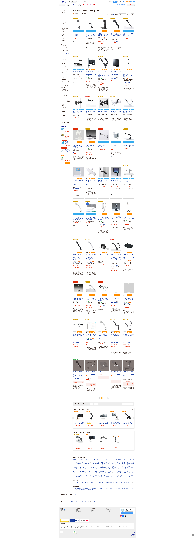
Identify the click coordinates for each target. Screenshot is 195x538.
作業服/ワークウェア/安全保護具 (80, 489)
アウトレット (88, 96)
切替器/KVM (109, 472)
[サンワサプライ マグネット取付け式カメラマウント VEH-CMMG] (103, 172)
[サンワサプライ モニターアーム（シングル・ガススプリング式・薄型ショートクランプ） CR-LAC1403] (78, 207)
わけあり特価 (75, 359)
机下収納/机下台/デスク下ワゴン (110, 460)
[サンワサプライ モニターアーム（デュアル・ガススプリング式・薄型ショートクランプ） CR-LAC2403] (91, 207)
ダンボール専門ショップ (76, 526)
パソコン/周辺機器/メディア (99, 482)
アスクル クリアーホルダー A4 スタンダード (67, 142)
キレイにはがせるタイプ (96, 463)
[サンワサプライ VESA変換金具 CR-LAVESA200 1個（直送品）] (91, 325)
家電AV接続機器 (102, 466)
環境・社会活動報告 (78, 511)
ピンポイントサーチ (78, 527)
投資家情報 (77, 510)
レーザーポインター (85, 470)
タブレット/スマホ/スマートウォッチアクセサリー (84, 475)
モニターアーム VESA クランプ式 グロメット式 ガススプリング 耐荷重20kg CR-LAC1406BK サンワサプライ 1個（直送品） (78, 257)
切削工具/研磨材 (100, 488)
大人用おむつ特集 (106, 526)
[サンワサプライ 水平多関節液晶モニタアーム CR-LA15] (128, 135)
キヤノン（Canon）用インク (85, 462)
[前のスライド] (63, 124)
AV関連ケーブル (120, 471)
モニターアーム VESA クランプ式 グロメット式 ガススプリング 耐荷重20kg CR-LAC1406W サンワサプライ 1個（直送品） (91, 257)
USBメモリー (130, 470)
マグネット (81, 459)
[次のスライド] (68, 124)
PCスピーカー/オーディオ (129, 464)
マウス (97, 464)
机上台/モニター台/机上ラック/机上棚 (97, 460)
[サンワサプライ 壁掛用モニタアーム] (103, 103)
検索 (115, 2)
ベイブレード (84, 501)
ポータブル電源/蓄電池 (78, 476)
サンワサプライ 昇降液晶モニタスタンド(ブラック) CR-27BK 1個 (116, 217)
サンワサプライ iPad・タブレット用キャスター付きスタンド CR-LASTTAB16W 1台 (128, 217)
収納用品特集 (111, 526)
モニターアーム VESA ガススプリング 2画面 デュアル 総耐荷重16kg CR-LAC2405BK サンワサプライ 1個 (103, 74)
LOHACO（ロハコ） (108, 509)
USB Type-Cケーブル (103, 471)
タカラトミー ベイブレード (67, 135)
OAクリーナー (79, 464)
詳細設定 (111, 1)
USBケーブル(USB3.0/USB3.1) (93, 471)
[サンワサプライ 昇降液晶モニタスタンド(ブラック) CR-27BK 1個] (116, 207)
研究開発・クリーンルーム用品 (115, 488)
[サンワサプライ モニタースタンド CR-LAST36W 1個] (116, 288)
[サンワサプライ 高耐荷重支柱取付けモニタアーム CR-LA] (78, 103)
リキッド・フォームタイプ (83, 467)
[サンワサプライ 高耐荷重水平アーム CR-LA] (91, 103)
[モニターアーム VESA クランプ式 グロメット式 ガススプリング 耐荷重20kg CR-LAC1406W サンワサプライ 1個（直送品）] (91, 246)
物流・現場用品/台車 (86, 488)
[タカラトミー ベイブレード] (62, 135)
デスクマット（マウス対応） (107, 459)
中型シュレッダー (123, 476)
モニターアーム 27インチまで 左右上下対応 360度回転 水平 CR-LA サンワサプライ (128, 182)
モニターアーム (126, 467)
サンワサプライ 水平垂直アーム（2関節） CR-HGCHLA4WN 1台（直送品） (116, 373)
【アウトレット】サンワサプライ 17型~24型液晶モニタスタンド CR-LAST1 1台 (78, 298)
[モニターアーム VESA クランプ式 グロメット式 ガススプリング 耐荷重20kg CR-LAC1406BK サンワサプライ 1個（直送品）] (78, 246)
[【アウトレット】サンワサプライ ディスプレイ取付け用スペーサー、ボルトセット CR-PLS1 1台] (103, 288)
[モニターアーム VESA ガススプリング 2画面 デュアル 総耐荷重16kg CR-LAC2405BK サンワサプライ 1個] (103, 63)
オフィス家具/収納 (119, 482)
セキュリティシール (97, 459)
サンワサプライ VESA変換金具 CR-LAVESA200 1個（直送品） (91, 335)
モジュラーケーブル (97, 472)
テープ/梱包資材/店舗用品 (77, 488)
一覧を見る (75, 494)
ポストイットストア (64, 527)
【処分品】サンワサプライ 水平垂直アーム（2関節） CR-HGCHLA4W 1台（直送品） (91, 373)
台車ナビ (87, 526)
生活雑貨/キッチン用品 (127, 482)
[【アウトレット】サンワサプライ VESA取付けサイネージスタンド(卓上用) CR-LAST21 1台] (78, 135)
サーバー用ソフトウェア (113, 475)
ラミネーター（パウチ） (114, 476)
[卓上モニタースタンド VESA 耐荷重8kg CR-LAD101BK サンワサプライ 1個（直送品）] (103, 24)
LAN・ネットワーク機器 (113, 464)
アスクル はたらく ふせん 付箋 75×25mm (67, 150)
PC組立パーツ (121, 464)
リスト (108, 14)
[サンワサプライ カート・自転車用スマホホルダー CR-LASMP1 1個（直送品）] (103, 246)
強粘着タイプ (113, 463)
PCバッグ (92, 464)
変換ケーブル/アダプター (118, 472)
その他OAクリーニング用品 (104, 467)
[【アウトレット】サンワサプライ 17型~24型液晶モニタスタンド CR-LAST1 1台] (78, 288)
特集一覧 (83, 527)
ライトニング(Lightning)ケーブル (86, 472)
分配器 (125, 472)
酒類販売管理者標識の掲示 (94, 516)
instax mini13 (78, 501)
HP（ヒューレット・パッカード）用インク (98, 462)
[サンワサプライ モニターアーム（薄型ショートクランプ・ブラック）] (78, 24)
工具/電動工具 (94, 488)
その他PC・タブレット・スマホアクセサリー (101, 475)
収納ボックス (87, 460)
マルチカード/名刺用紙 (130, 462)
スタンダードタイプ (86, 463)
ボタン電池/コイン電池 (123, 475)
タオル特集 (70, 526)
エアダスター (118, 466)
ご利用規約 (92, 510)
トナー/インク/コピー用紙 (89, 482)
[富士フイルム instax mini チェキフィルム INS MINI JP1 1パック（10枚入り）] (62, 158)
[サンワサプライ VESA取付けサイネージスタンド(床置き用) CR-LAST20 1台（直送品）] (128, 288)
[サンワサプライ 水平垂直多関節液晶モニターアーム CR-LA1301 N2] (128, 24)
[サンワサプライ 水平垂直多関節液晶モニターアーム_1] (128, 103)
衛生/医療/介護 (83, 483)
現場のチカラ (83, 526)
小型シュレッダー (131, 476)
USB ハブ (104, 472)
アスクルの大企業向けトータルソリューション (112, 514)
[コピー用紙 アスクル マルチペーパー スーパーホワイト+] (62, 129)
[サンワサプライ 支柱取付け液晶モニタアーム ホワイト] (116, 103)
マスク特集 (101, 526)
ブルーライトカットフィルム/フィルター (94, 468)
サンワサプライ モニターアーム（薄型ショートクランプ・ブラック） (78, 34)
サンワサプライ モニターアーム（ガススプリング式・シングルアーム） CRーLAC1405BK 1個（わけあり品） (78, 374)
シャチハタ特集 (116, 526)
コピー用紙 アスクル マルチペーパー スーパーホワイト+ (67, 129)
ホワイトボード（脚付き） (127, 459)
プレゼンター (93, 470)
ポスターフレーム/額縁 (88, 459)
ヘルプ (124, 1)
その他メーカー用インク (121, 462)
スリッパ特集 (66, 526)
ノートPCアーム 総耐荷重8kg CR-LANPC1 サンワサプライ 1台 (91, 145)
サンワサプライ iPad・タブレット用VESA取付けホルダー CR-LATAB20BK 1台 (116, 73)
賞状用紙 (119, 460)
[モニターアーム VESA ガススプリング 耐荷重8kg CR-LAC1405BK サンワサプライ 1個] (116, 24)
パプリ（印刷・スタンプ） (109, 510)
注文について (62, 509)
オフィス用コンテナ (126, 460)
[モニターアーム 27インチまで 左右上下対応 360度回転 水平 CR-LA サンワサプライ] (128, 172)
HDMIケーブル (84, 468)
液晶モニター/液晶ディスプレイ (116, 467)
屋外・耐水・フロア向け (105, 463)
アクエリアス (93, 501)
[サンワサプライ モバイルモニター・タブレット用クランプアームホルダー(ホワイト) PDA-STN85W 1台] (103, 207)
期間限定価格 (75, 18)
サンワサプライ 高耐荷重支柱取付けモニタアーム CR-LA (78, 113)
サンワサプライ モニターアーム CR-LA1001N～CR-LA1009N (103, 145)
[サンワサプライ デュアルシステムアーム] (78, 63)
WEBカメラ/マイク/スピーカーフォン (92, 466)
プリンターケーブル (112, 471)
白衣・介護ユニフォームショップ (123, 526)
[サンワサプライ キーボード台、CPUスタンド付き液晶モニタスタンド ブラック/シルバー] (91, 24)
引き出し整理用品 (80, 460)
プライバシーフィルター (121, 463)
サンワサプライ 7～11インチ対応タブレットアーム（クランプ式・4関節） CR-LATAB (116, 182)
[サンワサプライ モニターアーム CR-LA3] (116, 135)
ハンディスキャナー (100, 470)
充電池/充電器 (131, 475)
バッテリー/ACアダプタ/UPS (79, 466)
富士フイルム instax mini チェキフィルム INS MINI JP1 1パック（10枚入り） (67, 158)
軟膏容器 (72, 501)
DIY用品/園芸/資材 (90, 489)
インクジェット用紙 (78, 463)
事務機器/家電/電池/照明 (110, 482)
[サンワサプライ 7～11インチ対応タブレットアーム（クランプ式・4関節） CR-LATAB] (116, 172)
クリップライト (101, 476)
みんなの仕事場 (108, 511)
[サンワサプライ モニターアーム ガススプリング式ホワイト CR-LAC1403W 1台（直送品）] (103, 325)
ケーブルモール (127, 471)
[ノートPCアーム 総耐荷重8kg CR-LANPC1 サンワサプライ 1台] (91, 135)
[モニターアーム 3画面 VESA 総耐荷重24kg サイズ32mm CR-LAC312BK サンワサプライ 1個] (78, 325)
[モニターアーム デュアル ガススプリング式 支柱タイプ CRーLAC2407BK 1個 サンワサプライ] (128, 325)
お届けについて (62, 510)
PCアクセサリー (86, 464)
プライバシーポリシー (94, 511)
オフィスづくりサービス (71, 527)
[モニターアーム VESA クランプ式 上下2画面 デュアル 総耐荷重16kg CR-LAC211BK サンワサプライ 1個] (128, 63)
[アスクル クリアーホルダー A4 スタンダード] (62, 143)
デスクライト (95, 476)
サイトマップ (93, 509)
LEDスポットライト (87, 476)
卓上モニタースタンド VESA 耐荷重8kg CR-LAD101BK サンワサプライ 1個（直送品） (103, 34)
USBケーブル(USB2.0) (82, 471)
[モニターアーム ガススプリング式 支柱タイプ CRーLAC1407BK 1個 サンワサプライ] (116, 325)
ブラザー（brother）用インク (110, 462)
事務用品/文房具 (75, 482)
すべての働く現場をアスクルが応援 (94, 526)
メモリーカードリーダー (109, 470)
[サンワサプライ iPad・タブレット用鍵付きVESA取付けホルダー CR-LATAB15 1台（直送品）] (128, 246)
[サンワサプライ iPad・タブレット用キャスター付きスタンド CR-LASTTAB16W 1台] (128, 207)
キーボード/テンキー (103, 464)
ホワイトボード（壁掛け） (117, 459)
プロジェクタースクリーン (116, 468)
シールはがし (75, 459)
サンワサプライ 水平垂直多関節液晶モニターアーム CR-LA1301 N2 (128, 34)
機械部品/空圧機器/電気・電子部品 (127, 488)
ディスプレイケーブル (126, 468)
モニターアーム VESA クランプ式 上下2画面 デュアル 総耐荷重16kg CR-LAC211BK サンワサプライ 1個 (128, 74)
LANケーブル (75, 471)
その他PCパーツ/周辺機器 (126, 466)
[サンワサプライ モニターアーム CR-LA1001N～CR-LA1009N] (103, 135)
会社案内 (77, 509)
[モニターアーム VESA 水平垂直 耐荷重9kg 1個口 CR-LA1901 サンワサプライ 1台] (91, 288)
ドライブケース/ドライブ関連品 (120, 470)
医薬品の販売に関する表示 (94, 517)
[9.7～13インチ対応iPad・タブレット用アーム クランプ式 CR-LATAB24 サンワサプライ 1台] (78, 172)
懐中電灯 (107, 476)
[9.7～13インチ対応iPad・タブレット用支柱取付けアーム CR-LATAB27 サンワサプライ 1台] (91, 63)
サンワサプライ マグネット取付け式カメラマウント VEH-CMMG (103, 182)
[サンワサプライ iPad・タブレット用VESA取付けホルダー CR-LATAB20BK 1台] (116, 63)
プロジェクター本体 (106, 468)
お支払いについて (62, 511)
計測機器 (106, 488)
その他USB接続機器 (110, 466)
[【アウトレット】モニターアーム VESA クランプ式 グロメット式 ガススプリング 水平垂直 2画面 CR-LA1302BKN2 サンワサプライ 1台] (116, 246)
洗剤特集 (62, 526)
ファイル (81, 482)
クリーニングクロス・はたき (93, 467)
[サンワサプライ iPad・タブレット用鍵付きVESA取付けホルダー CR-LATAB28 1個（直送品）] (91, 172)
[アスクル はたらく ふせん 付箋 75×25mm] (62, 150)
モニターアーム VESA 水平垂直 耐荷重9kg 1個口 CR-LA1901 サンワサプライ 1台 (91, 298)
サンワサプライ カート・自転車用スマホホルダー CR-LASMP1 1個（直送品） (103, 256)
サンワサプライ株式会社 (101, 38)
